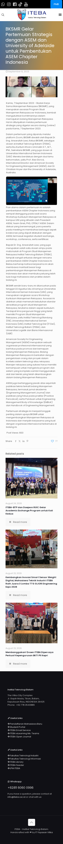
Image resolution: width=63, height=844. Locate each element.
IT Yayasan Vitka (44, 832)
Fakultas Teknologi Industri (23, 755)
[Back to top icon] (31, 822)
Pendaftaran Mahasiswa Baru (25, 723)
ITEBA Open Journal (20, 736)
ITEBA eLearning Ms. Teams (24, 733)
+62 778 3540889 (25, 704)
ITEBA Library (16, 762)
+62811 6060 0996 (20, 787)
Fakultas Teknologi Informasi (25, 758)
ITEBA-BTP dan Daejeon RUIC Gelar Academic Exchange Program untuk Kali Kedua (29, 510)
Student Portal (17, 727)
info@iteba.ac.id (16, 797)
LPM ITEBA (14, 768)
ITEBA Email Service (20, 730)
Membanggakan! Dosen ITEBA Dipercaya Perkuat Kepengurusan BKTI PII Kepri (29, 654)
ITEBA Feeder (16, 765)
